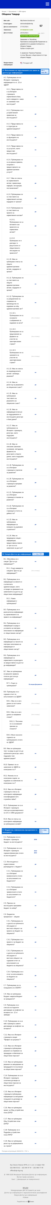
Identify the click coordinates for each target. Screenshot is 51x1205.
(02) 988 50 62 (15, 1168)
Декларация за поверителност (28, 1179)
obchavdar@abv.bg (26, 23)
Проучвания (12, 11)
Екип (13, 1179)
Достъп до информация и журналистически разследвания (25, 1193)
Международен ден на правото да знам (25, 1190)
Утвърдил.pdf (27, 63)
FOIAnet (25, 1197)
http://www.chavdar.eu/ (27, 20)
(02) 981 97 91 (26, 1168)
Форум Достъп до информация (25, 1195)
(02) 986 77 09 (38, 1168)
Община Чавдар (11, 14)
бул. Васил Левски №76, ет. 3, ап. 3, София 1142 (27, 1165)
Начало (4, 11)
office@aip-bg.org (16, 1170)
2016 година (22, 11)
